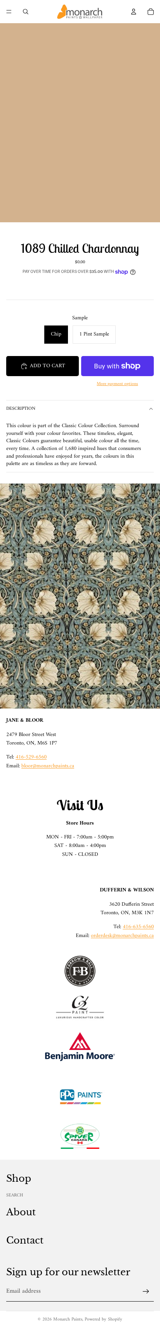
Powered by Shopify (103, 1319)
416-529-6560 (31, 757)
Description (20, 409)
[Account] (133, 11)
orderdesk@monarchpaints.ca (122, 936)
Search (14, 1195)
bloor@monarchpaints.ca (47, 766)
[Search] (25, 11)
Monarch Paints (67, 1319)
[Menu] (9, 11)
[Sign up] (146, 1291)
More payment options (117, 384)
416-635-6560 (138, 927)
